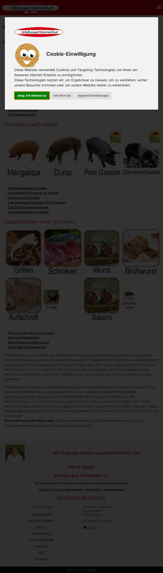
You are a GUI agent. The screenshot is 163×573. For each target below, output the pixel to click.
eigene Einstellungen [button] (93, 95)
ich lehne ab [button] (62, 95)
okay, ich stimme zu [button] (32, 95)
